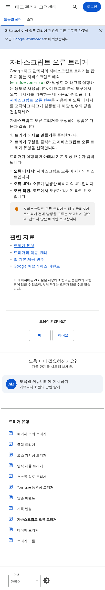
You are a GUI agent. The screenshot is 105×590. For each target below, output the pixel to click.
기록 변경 (24, 509)
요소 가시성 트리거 (31, 455)
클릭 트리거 (26, 444)
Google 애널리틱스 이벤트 (37, 266)
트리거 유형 (24, 245)
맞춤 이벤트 (26, 498)
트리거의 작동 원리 (30, 252)
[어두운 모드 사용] (46, 580)
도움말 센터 (13, 19)
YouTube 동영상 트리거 (35, 487)
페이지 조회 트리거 (31, 434)
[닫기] (101, 31)
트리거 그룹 (26, 541)
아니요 (63, 335)
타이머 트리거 (28, 530)
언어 (16, 574)
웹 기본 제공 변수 (29, 259)
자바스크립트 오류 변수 (30, 100)
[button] (8, 7)
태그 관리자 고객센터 (36, 7)
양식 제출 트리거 (30, 466)
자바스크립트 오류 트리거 (37, 519)
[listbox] (24, 581)
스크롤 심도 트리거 (31, 476)
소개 (30, 19)
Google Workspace (28, 39)
